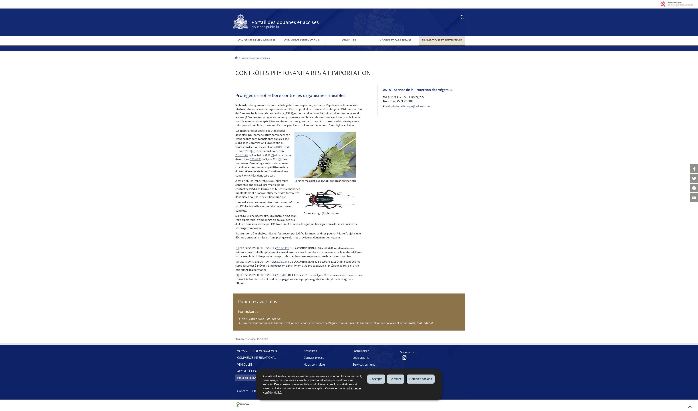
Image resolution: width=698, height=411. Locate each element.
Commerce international (302, 40)
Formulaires (361, 351)
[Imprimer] (694, 188)
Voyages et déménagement (256, 40)
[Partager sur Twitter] (694, 178)
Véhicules (349, 40)
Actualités (310, 351)
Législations (361, 358)
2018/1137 (280, 147)
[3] (280, 159)
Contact (242, 391)
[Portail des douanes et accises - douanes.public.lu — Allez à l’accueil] (276, 22)
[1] (252, 151)
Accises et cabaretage (395, 40)
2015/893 (255, 159)
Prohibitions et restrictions (442, 40)
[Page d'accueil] (236, 58)
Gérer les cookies (420, 378)
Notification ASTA (253, 319)
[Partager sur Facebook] (694, 168)
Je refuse (396, 378)
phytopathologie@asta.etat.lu (410, 106)
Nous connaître (314, 365)
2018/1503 (241, 155)
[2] (272, 155)
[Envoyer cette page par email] (694, 197)
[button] (461, 18)
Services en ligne (364, 365)
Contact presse (314, 358)
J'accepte (376, 378)
